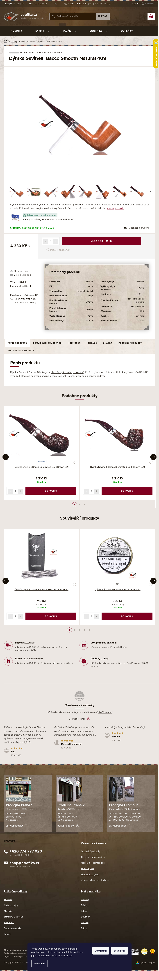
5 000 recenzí (105, 712)
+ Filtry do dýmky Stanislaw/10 (48, 219)
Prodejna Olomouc (123, 805)
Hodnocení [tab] (74, 343)
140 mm (140, 281)
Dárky (84, 928)
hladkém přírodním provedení (67, 204)
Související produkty (21, 350)
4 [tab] (84, 630)
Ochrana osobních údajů (93, 857)
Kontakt (7, 934)
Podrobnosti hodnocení (49, 52)
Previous (5, 457)
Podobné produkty (130, 343)
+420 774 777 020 (25, 299)
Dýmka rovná (137, 306)
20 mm (89, 309)
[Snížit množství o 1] (45, 241)
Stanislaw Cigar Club (38, 3)
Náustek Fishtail (85, 291)
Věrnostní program (90, 874)
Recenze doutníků (13, 928)
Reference (9, 922)
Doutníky (85, 916)
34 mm (89, 320)
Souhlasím (119, 950)
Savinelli (140, 316)
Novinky (85, 899)
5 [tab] (89, 630)
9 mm (90, 286)
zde (70, 955)
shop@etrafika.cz (25, 863)
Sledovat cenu (21, 271)
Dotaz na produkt (22, 275)
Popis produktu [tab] (17, 343)
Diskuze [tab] (92, 343)
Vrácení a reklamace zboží (93, 863)
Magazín (20, 3)
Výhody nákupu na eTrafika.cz (95, 880)
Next (153, 457)
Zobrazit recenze (77, 719)
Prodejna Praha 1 (19, 805)
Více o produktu (115, 208)
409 (142, 311)
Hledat (102, 16)
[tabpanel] (41, 453)
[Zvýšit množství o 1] (55, 241)
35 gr (141, 294)
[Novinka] (41, 433)
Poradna (8, 899)
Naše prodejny (11, 905)
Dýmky (89, 281)
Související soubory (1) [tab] (47, 343)
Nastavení (39, 963)
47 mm (89, 316)
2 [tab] (79, 504)
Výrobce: (19, 282)
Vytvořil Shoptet (147, 962)
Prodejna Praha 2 (71, 805)
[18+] (117, 556)
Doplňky (85, 922)
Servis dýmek (87, 868)
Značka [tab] (107, 343)
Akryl (90, 295)
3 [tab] (84, 504)
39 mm (89, 302)
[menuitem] (16, 31)
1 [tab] (74, 504)
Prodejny (8, 3)
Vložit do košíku (102, 241)
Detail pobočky (14, 826)
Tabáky (84, 911)
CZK (134, 3)
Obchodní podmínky (90, 851)
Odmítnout (101, 950)
